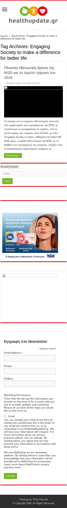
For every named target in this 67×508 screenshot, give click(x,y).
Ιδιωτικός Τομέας (13, 83)
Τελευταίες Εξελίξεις (31, 83)
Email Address (13, 353)
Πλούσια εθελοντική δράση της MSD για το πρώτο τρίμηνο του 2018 (29, 73)
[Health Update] (33, 14)
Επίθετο (8, 378)
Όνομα (8, 365)
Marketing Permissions (17, 395)
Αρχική (4, 35)
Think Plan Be (40, 499)
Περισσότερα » (13, 155)
